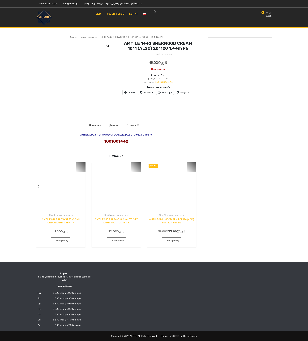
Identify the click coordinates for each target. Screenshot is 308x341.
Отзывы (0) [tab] (133, 125)
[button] (108, 46)
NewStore (174, 336)
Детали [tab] (113, 125)
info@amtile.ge (70, 3)
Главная (73, 37)
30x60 (52, 215)
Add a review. (164, 54)
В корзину (62, 240)
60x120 (162, 215)
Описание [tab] (95, 125)
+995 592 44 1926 (47, 3)
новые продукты (88, 37)
